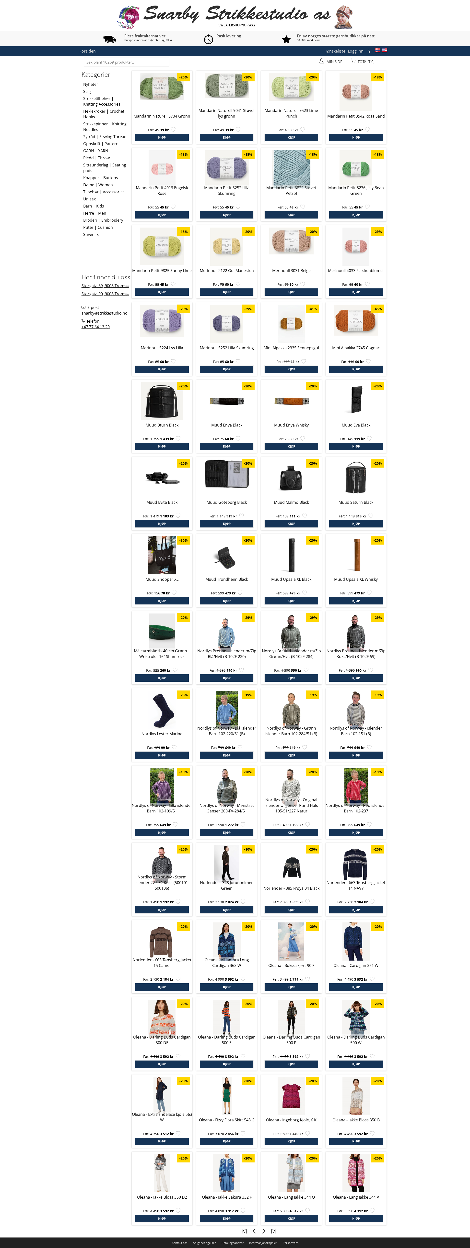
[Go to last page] (273, 1231)
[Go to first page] (244, 1231)
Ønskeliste (335, 51)
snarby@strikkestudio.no (105, 313)
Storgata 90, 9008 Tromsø (105, 293)
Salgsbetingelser (204, 1243)
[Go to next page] (263, 1231)
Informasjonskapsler (263, 1243)
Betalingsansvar (233, 1243)
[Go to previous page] (254, 1231)
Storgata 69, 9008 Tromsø (105, 285)
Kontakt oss (180, 1243)
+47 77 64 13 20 (96, 326)
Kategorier (96, 74)
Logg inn (356, 51)
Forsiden (88, 51)
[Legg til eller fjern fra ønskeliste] (173, 131)
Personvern (290, 1243)
